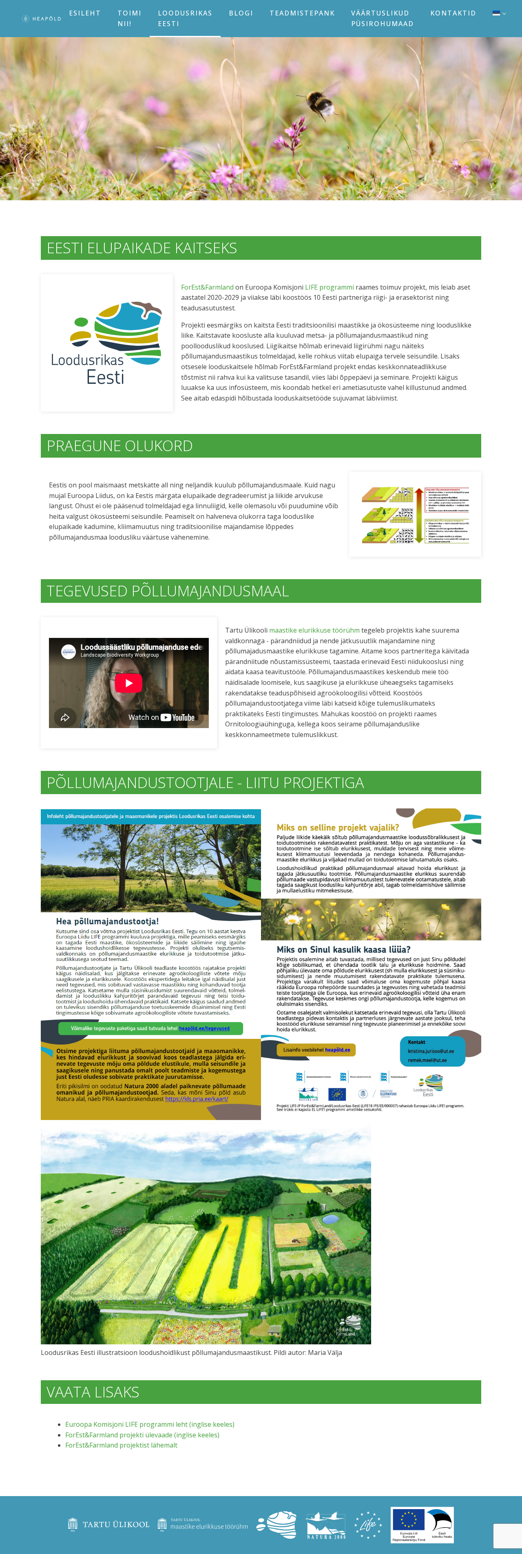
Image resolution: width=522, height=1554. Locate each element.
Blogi (241, 13)
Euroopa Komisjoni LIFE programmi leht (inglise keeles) (149, 1424)
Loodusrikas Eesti (185, 18)
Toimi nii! (129, 18)
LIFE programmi (329, 287)
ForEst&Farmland (207, 287)
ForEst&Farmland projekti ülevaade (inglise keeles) (142, 1434)
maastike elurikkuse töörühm (314, 630)
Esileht (85, 13)
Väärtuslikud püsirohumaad (382, 18)
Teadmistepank (302, 13)
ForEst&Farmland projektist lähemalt (121, 1445)
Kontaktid (453, 13)
